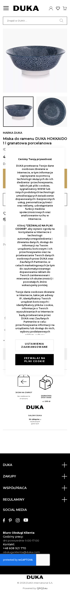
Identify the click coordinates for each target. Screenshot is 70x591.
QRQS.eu (42, 588)
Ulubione (58, 8)
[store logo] (26, 8)
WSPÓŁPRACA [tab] (15, 488)
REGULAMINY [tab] (13, 499)
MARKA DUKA (12, 132)
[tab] (35, 529)
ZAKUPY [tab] (9, 476)
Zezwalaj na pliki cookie (34, 360)
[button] (18, 111)
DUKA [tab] (7, 465)
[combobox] (35, 21)
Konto (51, 8)
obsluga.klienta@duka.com (21, 552)
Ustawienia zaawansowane (34, 345)
